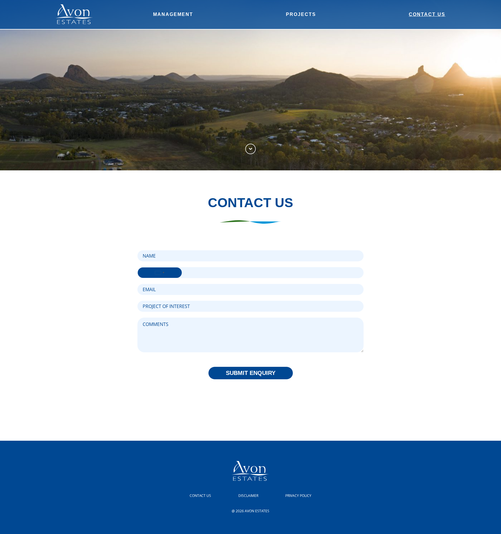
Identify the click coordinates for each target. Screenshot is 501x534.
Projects (301, 14)
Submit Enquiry (250, 373)
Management (173, 14)
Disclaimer (248, 495)
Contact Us (427, 14)
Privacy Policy (298, 495)
